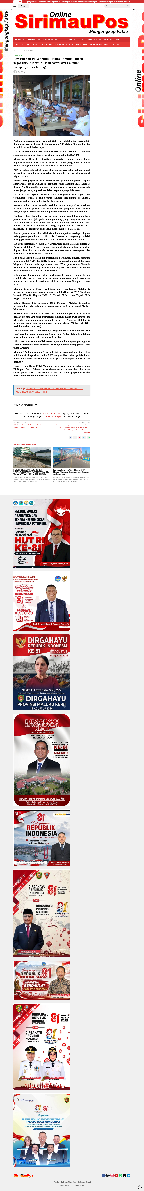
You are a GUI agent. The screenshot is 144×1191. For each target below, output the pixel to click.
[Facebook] (104, 1176)
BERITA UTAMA (34, 39)
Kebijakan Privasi (84, 1182)
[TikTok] (124, 1175)
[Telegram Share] (84, 437)
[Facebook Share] (70, 437)
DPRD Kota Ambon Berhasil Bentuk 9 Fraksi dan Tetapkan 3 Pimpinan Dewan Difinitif (31, 424)
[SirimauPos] (72, 23)
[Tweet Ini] (75, 437)
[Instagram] (112, 1176)
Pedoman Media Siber (68, 1182)
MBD (106, 44)
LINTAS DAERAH (68, 39)
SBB (112, 44)
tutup (10, 9)
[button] (128, 6)
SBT (117, 44)
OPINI (117, 39)
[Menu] (15, 6)
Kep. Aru (36, 44)
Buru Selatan (25, 44)
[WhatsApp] (120, 1176)
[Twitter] (108, 1176)
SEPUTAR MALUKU (50, 39)
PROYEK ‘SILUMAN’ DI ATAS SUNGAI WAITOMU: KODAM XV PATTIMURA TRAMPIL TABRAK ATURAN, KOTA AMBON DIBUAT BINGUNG (31, 472)
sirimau (20, 71)
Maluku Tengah (81, 44)
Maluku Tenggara (95, 44)
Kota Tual (69, 44)
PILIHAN (107, 39)
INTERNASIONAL (94, 39)
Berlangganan (23, 6)
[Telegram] (128, 1175)
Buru (16, 44)
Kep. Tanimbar (47, 44)
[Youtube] (116, 1176)
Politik (27, 55)
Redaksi (56, 1182)
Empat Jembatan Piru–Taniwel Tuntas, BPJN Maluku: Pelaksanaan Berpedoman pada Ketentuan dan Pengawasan (71, 472)
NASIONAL (81, 39)
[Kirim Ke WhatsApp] (88, 437)
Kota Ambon (59, 44)
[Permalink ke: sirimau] (15, 72)
